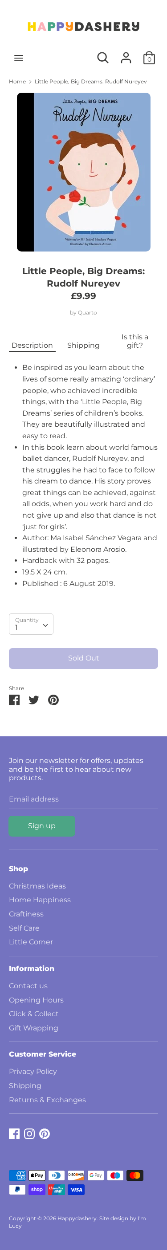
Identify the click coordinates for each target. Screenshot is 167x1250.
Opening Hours (36, 1000)
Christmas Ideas (37, 886)
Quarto (87, 312)
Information (31, 968)
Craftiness (26, 914)
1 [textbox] (16, 627)
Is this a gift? (135, 341)
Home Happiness (40, 900)
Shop (18, 869)
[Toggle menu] (19, 57)
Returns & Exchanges (47, 1100)
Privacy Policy (33, 1071)
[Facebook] (14, 1132)
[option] (83, 172)
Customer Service (42, 1054)
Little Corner (31, 942)
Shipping (83, 345)
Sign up (42, 826)
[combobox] (31, 624)
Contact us (28, 986)
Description (32, 345)
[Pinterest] (44, 1132)
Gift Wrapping (33, 1028)
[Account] (126, 54)
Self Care (24, 928)
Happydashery (77, 1218)
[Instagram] (29, 1132)
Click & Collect (34, 1014)
